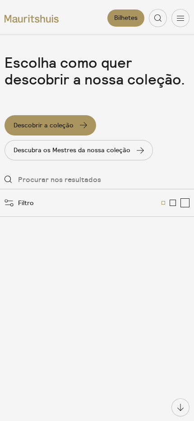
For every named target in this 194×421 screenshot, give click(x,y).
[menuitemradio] (163, 203)
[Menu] (180, 18)
